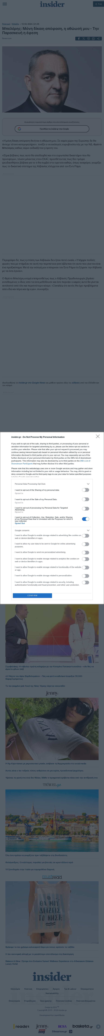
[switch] (85, 490)
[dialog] (52, 518)
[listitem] (52, 484)
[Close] (98, 437)
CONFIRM (32, 596)
